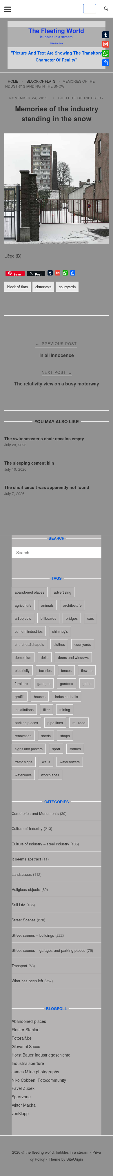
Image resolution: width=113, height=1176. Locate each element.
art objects (23, 618)
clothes (59, 644)
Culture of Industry (81, 97)
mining (64, 709)
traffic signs (23, 761)
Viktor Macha (24, 1105)
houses (39, 696)
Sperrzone (21, 1096)
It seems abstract (26, 859)
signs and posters (29, 748)
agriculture (23, 605)
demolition (23, 657)
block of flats (41, 81)
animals (47, 605)
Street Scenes (24, 920)
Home (13, 81)
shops (65, 735)
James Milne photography (35, 1071)
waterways (23, 774)
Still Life (18, 904)
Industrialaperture (28, 1063)
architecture (72, 605)
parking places (26, 722)
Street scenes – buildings (33, 935)
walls (46, 761)
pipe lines (55, 722)
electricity (22, 670)
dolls (44, 657)
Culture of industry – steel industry (40, 844)
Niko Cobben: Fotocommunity (39, 1080)
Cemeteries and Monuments (35, 813)
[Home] (56, 45)
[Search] (95, 550)
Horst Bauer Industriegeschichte (41, 1055)
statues (75, 748)
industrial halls (66, 696)
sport (56, 748)
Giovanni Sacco (26, 1046)
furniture (21, 683)
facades (45, 670)
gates (87, 683)
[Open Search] (106, 8)
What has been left (27, 980)
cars (90, 618)
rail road (78, 722)
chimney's (43, 286)
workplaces (50, 774)
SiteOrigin (74, 1159)
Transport (19, 965)
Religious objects (26, 889)
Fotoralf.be (22, 1038)
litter (46, 709)
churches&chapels (29, 644)
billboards (48, 618)
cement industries (29, 631)
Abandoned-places (29, 1021)
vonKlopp (20, 1113)
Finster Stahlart (26, 1029)
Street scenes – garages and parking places (48, 950)
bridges (72, 618)
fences (66, 670)
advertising (62, 592)
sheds (46, 735)
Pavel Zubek (23, 1088)
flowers (86, 670)
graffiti (19, 696)
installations (24, 709)
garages (43, 683)
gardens (66, 683)
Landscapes (22, 874)
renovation (23, 735)
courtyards (67, 286)
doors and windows (73, 657)
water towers (70, 761)
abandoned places (29, 592)
